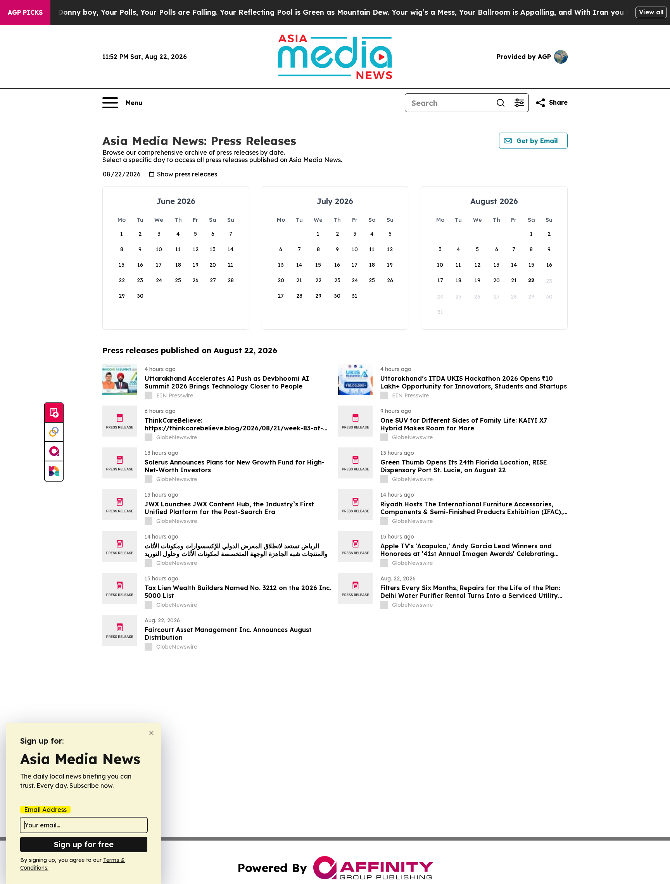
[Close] (151, 733)
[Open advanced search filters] (519, 103)
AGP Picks (25, 12)
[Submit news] (54, 413)
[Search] (500, 103)
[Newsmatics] (54, 471)
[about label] (148, 395)
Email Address (45, 809)
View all (651, 12)
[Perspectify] (54, 432)
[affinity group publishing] (54, 451)
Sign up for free (84, 844)
